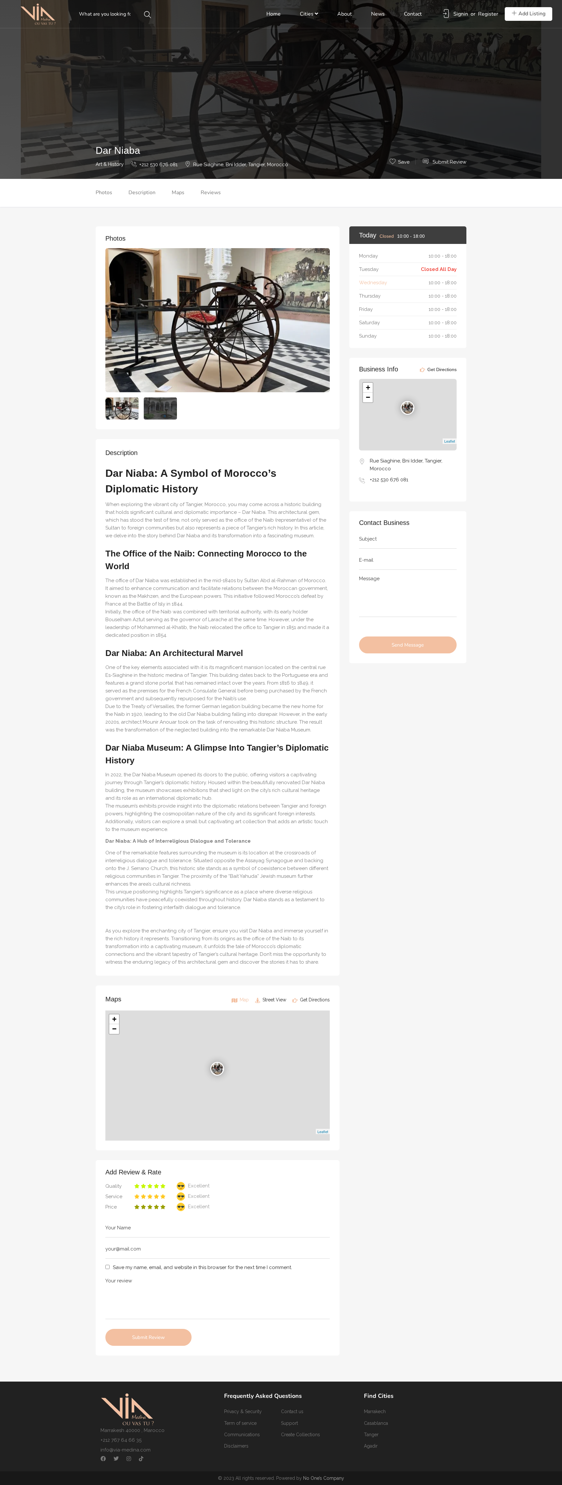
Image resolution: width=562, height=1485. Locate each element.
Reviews (211, 192)
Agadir (371, 1446)
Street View (273, 999)
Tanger (371, 1434)
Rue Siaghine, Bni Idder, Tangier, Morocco (240, 164)
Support (289, 1423)
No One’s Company (323, 1478)
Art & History (110, 164)
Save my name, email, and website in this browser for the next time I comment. (202, 1267)
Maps (178, 192)
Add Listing (531, 13)
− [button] (114, 1029)
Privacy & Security (243, 1411)
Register (488, 14)
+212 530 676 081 (158, 164)
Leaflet (322, 1131)
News (378, 14)
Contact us (292, 1411)
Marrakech (375, 1411)
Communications (242, 1434)
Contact (413, 14)
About (344, 14)
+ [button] (114, 1019)
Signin (460, 14)
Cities (307, 14)
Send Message (408, 645)
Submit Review (448, 162)
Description (141, 192)
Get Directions (314, 999)
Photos (104, 192)
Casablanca (376, 1423)
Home (273, 14)
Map (243, 999)
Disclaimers (236, 1446)
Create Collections (300, 1434)
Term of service (240, 1423)
